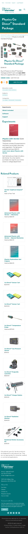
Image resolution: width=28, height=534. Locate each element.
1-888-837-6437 (9, 471)
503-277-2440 (7, 473)
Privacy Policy (8, 525)
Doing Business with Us (17, 527)
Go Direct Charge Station (13, 395)
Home (3, 35)
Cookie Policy (17, 525)
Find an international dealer (14, 520)
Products (9, 35)
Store (3, 2)
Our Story (3, 487)
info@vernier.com (9, 475)
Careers (3, 489)
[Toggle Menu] (20, 10)
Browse (15, 35)
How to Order (5, 496)
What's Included (7, 110)
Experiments (6, 107)
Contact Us (4, 491)
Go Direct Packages (8, 100)
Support (13, 2)
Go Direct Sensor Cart (12, 282)
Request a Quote (6, 493)
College (5, 90)
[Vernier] (8, 10)
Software (5, 113)
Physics (5, 95)
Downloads (7, 2)
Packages (22, 35)
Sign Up (5, 509)
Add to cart (18, 82)
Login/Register (20, 2)
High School (12, 90)
